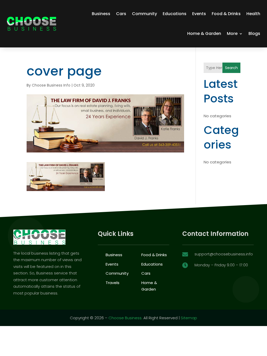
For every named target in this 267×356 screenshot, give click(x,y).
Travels (112, 282)
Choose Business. (125, 318)
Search (231, 67)
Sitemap (189, 318)
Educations (174, 14)
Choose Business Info (51, 85)
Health (253, 14)
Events (199, 14)
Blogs (254, 33)
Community (144, 14)
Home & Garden (204, 33)
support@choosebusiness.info (224, 254)
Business (101, 14)
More (232, 33)
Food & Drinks (226, 14)
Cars (121, 14)
